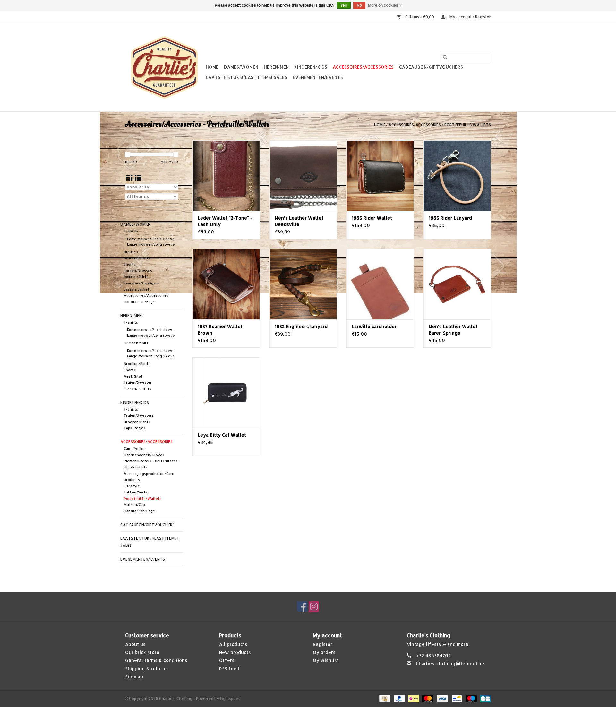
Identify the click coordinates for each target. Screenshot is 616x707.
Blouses (131, 252)
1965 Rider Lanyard (450, 218)
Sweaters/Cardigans (141, 283)
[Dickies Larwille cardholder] (380, 284)
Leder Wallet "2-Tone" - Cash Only (225, 221)
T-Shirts (131, 231)
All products (233, 644)
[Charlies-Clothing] (164, 67)
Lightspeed (230, 698)
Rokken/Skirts (136, 277)
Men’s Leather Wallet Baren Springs (453, 330)
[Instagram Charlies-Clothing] (314, 606)
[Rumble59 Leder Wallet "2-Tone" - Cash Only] (226, 175)
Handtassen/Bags (139, 302)
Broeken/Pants (137, 258)
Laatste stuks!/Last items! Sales (246, 77)
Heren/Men (276, 67)
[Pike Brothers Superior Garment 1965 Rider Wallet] (380, 175)
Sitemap (134, 676)
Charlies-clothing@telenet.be (450, 663)
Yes (343, 5)
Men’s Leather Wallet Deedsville (299, 221)
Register (322, 644)
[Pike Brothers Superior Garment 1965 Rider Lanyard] (457, 175)
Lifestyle (132, 486)
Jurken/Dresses (138, 270)
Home (212, 67)
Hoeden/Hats (135, 467)
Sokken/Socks (136, 492)
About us (135, 644)
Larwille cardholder (374, 326)
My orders (324, 652)
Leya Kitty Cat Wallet (222, 435)
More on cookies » (384, 5)
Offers (227, 660)
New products (235, 652)
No (359, 5)
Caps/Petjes (134, 428)
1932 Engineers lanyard (301, 326)
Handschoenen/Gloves (144, 455)
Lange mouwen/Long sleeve (151, 244)
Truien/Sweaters (139, 415)
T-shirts (131, 322)
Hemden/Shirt (136, 343)
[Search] (445, 57)
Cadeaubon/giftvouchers (431, 67)
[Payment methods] (384, 698)
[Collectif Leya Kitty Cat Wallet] (226, 392)
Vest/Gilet (133, 376)
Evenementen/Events (318, 77)
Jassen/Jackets (137, 289)
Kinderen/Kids (310, 67)
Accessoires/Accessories (363, 67)
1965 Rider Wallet (372, 218)
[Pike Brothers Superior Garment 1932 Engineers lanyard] (303, 284)
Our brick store (142, 652)
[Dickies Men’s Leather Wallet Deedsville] (303, 175)
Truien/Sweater (138, 382)
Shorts (129, 264)
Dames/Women (241, 67)
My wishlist (326, 660)
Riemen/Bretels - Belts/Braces (151, 461)
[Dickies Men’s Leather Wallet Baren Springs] (457, 284)
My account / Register (470, 16)
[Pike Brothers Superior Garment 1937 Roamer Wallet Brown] (226, 284)
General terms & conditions (156, 660)
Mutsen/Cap (134, 504)
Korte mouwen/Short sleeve (151, 239)
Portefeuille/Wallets (467, 124)
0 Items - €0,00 (419, 16)
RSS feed (229, 668)
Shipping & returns (146, 668)
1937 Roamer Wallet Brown (220, 330)
